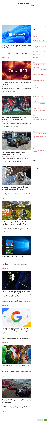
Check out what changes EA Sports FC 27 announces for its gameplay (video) (39, 51)
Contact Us (35, 34)
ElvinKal (34, 110)
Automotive (13, 156)
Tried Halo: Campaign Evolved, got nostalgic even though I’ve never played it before (39, 66)
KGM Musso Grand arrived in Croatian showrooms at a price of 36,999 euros (39, 56)
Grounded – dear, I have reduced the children (15, 366)
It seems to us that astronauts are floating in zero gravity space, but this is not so (39, 61)
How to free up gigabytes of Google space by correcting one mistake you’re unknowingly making (15, 331)
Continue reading (5, 57)
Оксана (34, 96)
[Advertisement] (24, 16)
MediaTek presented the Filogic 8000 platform (39, 117)
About (34, 32)
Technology (13, 49)
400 (8, 414)
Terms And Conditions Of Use (38, 40)
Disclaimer (35, 36)
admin (7, 49)
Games (12, 121)
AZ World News (24, 3)
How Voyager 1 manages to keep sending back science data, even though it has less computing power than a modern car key (16, 294)
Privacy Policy (35, 38)
